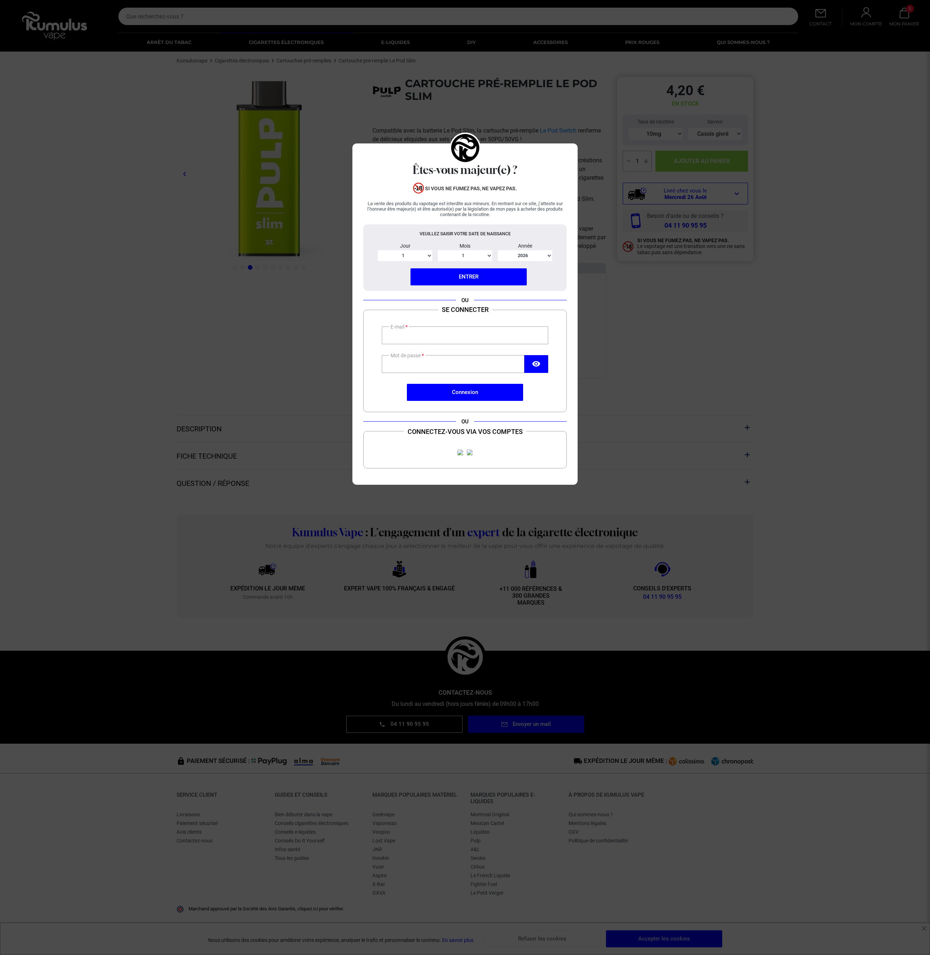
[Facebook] (460, 452)
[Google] (470, 452)
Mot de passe (406, 355)
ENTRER (468, 276)
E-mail (398, 327)
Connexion (465, 392)
